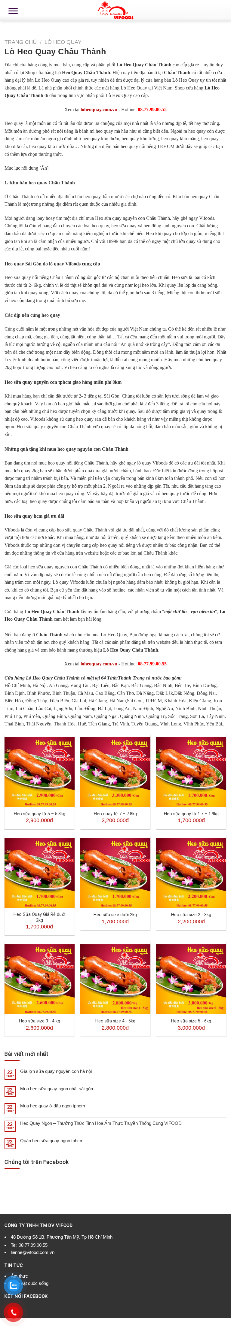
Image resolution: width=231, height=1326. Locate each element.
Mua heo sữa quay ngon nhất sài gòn (56, 1088)
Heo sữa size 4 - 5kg (115, 1021)
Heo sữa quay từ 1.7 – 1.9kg (191, 813)
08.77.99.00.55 (33, 1245)
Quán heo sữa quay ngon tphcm (52, 1140)
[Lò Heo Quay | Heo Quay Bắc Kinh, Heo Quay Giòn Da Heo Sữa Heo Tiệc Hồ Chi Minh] (115, 10)
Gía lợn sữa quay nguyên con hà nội (56, 1071)
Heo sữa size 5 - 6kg (191, 1021)
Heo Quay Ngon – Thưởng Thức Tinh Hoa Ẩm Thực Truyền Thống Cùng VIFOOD (101, 1123)
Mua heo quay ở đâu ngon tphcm (52, 1105)
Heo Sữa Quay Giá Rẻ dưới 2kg (39, 917)
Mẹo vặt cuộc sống (29, 1283)
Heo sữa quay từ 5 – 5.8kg (39, 813)
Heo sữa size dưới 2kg (115, 914)
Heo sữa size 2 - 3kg (191, 914)
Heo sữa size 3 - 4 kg (39, 1021)
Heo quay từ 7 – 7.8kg (115, 813)
